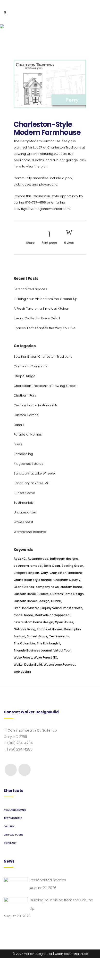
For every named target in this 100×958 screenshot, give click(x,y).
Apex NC (20, 559)
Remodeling (23, 454)
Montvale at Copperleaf (53, 615)
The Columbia (24, 643)
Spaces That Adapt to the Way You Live (44, 328)
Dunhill (19, 424)
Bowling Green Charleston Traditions (43, 356)
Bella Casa (52, 566)
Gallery (9, 826)
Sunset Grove (24, 493)
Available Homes (15, 810)
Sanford (19, 636)
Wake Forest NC (45, 657)
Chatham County (66, 580)
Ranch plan (72, 629)
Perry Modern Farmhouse (40, 141)
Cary (44, 573)
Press (18, 444)
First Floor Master (26, 608)
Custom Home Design (67, 594)
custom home (71, 587)
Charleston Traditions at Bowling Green (45, 385)
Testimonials (23, 502)
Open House (64, 622)
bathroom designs (64, 559)
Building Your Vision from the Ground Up (45, 299)
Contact (10, 843)
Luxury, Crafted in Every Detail (37, 318)
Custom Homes (26, 415)
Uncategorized (25, 512)
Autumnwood (38, 559)
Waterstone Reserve (30, 532)
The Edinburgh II (48, 643)
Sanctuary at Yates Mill (31, 483)
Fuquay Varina (51, 608)
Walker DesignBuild (28, 664)
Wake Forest (23, 522)
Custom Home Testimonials (36, 405)
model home (23, 615)
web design (22, 672)
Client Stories (24, 587)
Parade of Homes (28, 434)
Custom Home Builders (31, 594)
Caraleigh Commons (30, 366)
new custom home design (33, 622)
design (44, 601)
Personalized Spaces (30, 289)
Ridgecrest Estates (28, 463)
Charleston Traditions (66, 573)
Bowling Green (72, 566)
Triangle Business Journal (33, 650)
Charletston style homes (33, 580)
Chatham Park (25, 395)
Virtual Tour (62, 650)
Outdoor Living (24, 629)
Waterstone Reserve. (59, 664)
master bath (73, 608)
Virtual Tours (14, 835)
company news (47, 587)
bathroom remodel (28, 566)
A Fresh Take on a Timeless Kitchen (41, 308)
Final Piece (80, 954)
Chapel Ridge (24, 376)
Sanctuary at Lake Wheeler (35, 473)
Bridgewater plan (26, 573)
